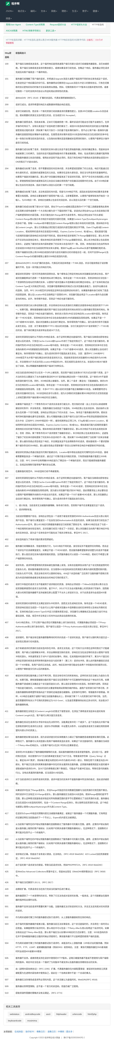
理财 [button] (64, 11)
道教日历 (52, 1031)
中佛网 (61, 1031)
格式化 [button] (21, 11)
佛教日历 (41, 1031)
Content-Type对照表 (35, 24)
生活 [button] (74, 11)
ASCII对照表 (12, 30)
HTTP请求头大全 (79, 24)
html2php (92, 1014)
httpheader (61, 1014)
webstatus (14, 1014)
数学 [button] (84, 11)
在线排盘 (19, 1031)
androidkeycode (32, 1014)
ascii (48, 1014)
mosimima (32, 1020)
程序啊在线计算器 (52, 1037)
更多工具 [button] (50, 30)
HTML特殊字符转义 (32, 30)
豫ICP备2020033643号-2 (74, 1037)
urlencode (77, 1014)
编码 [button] (32, 11)
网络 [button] (53, 11)
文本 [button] (43, 11)
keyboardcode (14, 1020)
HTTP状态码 (98, 24)
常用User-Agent (13, 24)
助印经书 (30, 1031)
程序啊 (15, 3)
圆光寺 (69, 1031)
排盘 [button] (8, 18)
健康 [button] (95, 11)
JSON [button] (9, 11)
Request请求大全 (58, 24)
